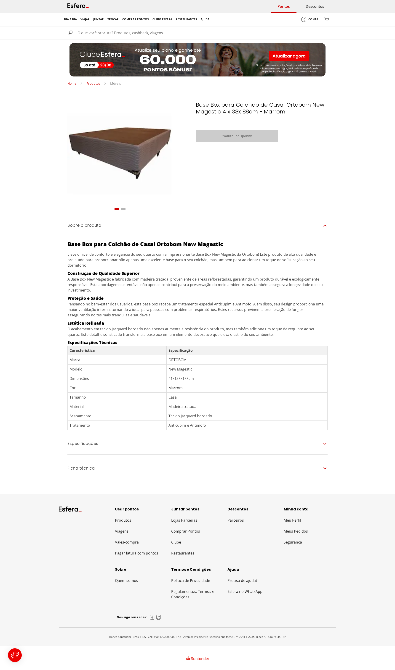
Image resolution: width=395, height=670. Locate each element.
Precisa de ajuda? (242, 580)
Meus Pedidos (296, 531)
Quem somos (126, 580)
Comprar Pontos (185, 531)
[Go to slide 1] (117, 209)
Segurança (293, 542)
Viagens (121, 531)
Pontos (284, 6)
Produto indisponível (237, 136)
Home (71, 83)
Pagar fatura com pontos (136, 553)
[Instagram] (158, 617)
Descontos (315, 6)
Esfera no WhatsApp (244, 591)
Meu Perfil (292, 520)
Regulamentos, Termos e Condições (192, 594)
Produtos (93, 83)
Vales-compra (127, 542)
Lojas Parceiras (184, 520)
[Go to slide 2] (123, 209)
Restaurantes (182, 553)
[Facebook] (152, 617)
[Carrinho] (326, 19)
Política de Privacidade (190, 580)
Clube (176, 542)
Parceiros (235, 520)
